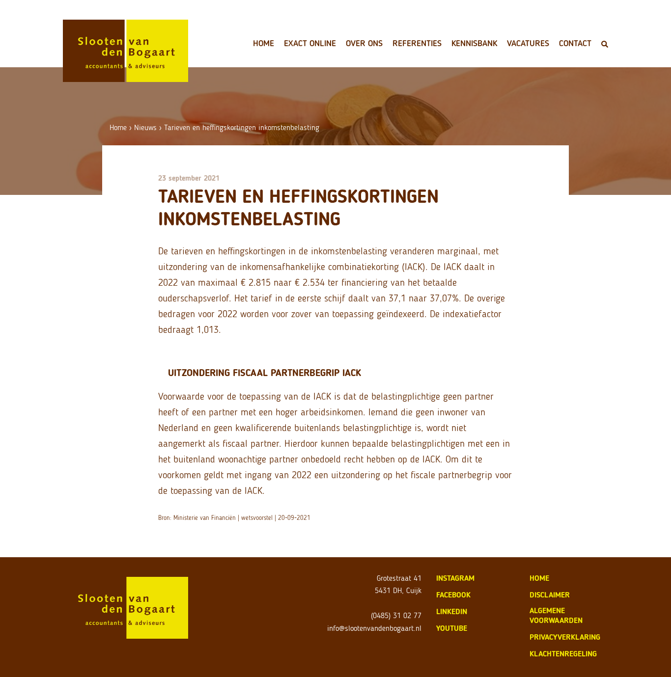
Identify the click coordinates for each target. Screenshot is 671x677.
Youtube (451, 628)
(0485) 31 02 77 (396, 615)
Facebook (453, 594)
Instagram (455, 578)
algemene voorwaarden (556, 615)
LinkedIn (451, 611)
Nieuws (145, 127)
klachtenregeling (563, 653)
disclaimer (550, 594)
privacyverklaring (565, 637)
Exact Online (310, 43)
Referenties (417, 43)
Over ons (364, 43)
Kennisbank (474, 43)
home (539, 578)
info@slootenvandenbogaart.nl (374, 628)
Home (263, 43)
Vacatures (528, 43)
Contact (575, 43)
